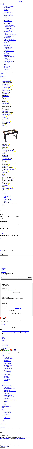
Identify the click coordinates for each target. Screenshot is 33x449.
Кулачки (5, 43)
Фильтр (1, 253)
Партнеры (3, 338)
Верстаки (5, 63)
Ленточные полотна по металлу (8, 44)
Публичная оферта (21, 352)
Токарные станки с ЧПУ (7, 30)
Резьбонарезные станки (7, 23)
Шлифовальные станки (7, 369)
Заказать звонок (2, 427)
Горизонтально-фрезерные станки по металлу (11, 33)
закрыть (1, 212)
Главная (1, 250)
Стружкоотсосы (6, 10)
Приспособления (6, 52)
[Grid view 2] (0, 254)
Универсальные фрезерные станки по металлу (11, 35)
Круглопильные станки (7, 7)
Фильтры (5, 404)
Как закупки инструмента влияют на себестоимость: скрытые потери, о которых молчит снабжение (15, 331)
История (5, 192)
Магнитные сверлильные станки (9, 25)
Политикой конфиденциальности (10, 290)
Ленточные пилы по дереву (7, 374)
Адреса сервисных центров (7, 198)
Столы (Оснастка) (6, 67)
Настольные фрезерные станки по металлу (11, 34)
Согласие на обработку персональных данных (13, 352)
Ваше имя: (1, 442)
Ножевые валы (6, 401)
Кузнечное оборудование (7, 18)
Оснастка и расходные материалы (6, 38)
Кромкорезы (5, 17)
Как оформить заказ (6, 202)
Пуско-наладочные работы (7, 199)
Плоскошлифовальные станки (8, 21)
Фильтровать (17, 216)
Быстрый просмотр (3, 268)
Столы (4, 381)
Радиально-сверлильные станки (8, 22)
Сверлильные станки (5, 345)
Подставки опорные (6, 65)
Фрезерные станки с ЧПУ (7, 37)
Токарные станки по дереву (7, 371)
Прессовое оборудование (7, 66)
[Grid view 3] (1, 254)
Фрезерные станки (6, 32)
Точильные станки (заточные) (8, 31)
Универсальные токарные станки (8, 358)
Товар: (1, 441)
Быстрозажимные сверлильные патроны (9, 39)
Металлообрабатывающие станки (6, 14)
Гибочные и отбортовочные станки (8, 15)
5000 (2, 226)
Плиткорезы (5, 383)
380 (2, 223)
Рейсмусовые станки (6, 8)
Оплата (5, 201)
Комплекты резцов (6, 42)
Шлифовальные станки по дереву (8, 12)
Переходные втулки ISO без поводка (9, 51)
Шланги (5, 60)
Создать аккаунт (2, 436)
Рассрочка (3, 341)
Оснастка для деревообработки (8, 47)
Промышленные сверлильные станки (10, 26)
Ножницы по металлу (7, 20)
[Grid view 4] (2, 254)
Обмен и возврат (4, 340)
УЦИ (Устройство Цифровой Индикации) (9, 57)
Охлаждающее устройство (7, 49)
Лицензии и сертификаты (7, 196)
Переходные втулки (6, 50)
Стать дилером (4, 339)
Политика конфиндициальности (3, 352)
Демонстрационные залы (7, 195)
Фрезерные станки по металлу (9, 36)
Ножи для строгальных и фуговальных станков (10, 46)
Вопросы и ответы (6, 203)
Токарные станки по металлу (8, 28)
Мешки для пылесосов (7, 45)
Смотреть (20, 1)
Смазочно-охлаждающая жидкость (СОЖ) (9, 56)
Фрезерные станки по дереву (7, 11)
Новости (5, 193)
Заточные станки (6, 64)
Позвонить (2, 77)
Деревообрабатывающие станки (6, 5)
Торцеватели (5, 68)
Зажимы (5, 402)
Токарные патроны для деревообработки (9, 388)
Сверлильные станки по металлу (9, 27)
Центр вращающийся (6, 393)
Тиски (4, 378)
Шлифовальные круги (7, 62)
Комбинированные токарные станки (9, 16)
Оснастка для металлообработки (8, 48)
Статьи (4, 194)
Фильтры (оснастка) (6, 58)
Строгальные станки (6, 9)
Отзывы (5, 197)
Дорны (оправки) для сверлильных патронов (10, 40)
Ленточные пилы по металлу (6, 346)
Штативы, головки (6, 69)
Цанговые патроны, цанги (7, 59)
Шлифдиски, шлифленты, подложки (9, 61)
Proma (3, 219)
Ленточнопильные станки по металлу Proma (11, 19)
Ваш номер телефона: (3, 444)
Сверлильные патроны (7, 55)
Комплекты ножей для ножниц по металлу (9, 41)
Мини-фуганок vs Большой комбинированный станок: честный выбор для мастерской (14, 332)
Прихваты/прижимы (6, 53)
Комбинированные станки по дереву (9, 6)
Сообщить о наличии (16, 278)
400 (2, 233)
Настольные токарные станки (9, 29)
